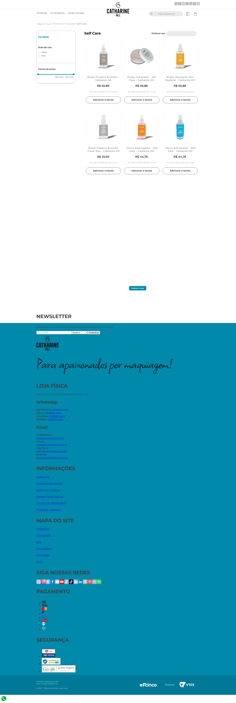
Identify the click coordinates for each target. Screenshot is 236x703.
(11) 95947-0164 (60, 409)
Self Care (82, 24)
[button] (56, 47)
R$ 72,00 (69, 77)
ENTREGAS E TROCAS (48, 490)
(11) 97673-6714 (55, 419)
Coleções (70, 24)
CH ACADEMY (44, 548)
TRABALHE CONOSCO (48, 509)
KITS (38, 542)
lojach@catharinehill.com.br (51, 451)
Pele (43, 56)
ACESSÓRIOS (43, 535)
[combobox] (166, 13)
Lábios (44, 52)
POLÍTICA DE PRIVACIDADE (51, 503)
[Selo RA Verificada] (51, 663)
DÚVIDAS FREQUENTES (49, 483)
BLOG (39, 561)
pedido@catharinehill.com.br (52, 458)
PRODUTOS (42, 529)
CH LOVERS (42, 555)
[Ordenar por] (181, 33)
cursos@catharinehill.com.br (51, 444)
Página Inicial (44, 24)
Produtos (58, 24)
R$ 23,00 (59, 77)
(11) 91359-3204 (57, 416)
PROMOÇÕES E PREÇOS (49, 496)
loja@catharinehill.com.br (50, 438)
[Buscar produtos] (152, 13)
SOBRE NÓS (43, 477)
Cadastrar (94, 332)
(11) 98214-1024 (53, 413)
